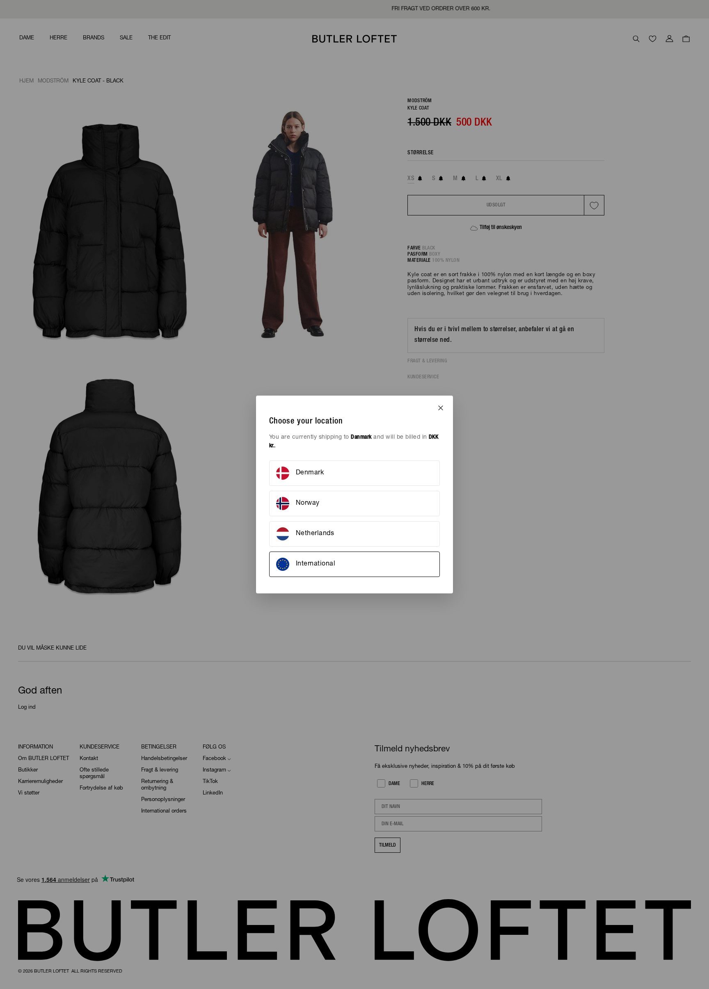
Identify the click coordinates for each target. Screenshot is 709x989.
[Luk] (440, 408)
